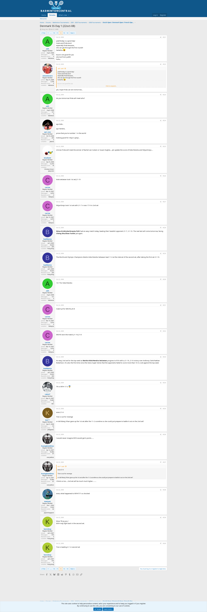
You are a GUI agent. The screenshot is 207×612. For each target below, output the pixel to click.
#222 (164, 64)
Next (72, 33)
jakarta (52, 141)
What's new (63, 15)
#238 (164, 490)
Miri (53, 404)
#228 (164, 228)
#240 (164, 543)
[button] (68, 15)
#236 (164, 434)
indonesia (51, 85)
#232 (164, 331)
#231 (164, 305)
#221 (164, 37)
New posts (43, 19)
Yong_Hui (45, 29)
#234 (164, 383)
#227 (164, 202)
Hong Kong (50, 248)
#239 (164, 517)
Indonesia (51, 58)
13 (64, 33)
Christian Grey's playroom (49, 170)
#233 (164, 357)
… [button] (50, 33)
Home (44, 15)
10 (54, 33)
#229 (164, 253)
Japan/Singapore (49, 513)
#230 (164, 279)
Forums (52, 15)
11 (57, 33)
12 (60, 33)
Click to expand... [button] (111, 86)
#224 (164, 120)
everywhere (50, 457)
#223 (164, 95)
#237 (164, 462)
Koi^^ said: (61, 466)
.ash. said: (61, 68)
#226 (164, 176)
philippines (50, 430)
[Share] (160, 37)
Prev (43, 33)
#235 (164, 409)
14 (67, 33)
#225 (164, 146)
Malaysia (51, 197)
